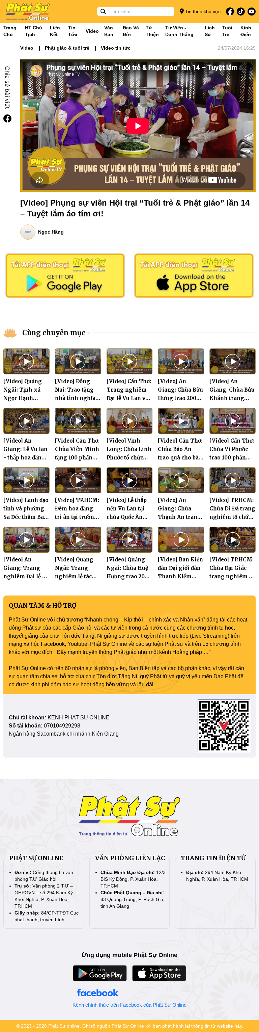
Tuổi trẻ (227, 31)
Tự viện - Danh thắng (179, 31)
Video (92, 31)
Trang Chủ (10, 31)
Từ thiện (152, 31)
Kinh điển (245, 31)
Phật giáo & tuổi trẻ (67, 48)
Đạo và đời (131, 31)
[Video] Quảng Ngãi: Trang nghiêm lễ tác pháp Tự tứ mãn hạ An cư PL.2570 (76, 576)
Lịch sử (210, 31)
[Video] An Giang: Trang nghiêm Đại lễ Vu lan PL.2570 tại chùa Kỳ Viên (26, 576)
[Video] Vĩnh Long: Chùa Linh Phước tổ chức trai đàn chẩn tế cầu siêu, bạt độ (129, 458)
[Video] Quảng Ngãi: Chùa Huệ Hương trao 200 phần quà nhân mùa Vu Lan (127, 576)
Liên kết (55, 31)
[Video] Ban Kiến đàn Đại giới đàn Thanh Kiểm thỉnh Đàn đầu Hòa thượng (180, 576)
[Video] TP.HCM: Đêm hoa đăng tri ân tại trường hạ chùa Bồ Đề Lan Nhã (77, 517)
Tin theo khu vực (202, 11)
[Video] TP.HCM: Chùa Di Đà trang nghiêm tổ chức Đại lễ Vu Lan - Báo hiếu (232, 517)
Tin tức (72, 31)
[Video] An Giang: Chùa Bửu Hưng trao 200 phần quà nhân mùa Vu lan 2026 (180, 398)
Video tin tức (116, 48)
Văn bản (108, 31)
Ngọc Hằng (51, 232)
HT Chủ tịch (33, 31)
